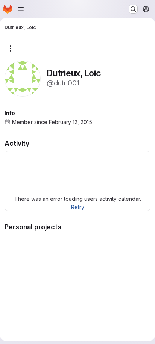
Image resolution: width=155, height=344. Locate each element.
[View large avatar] (23, 78)
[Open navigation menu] (21, 9)
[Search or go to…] (133, 9)
